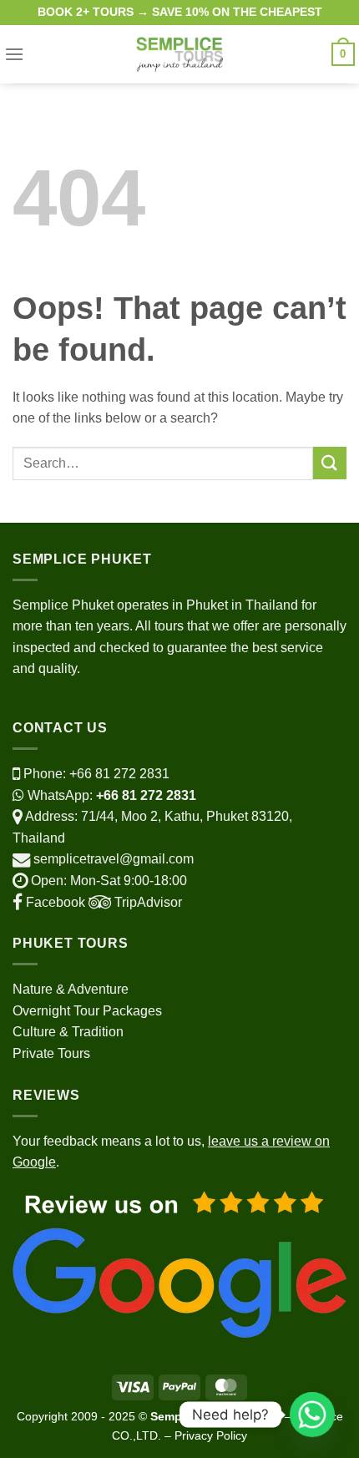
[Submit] (329, 463)
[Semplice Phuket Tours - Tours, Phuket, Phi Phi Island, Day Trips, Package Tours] (180, 54)
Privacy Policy (210, 1435)
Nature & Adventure (71, 989)
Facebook (54, 902)
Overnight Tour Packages (87, 1011)
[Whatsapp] (312, 1414)
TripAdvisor (146, 902)
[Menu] (14, 53)
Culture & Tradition (68, 1032)
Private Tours (51, 1053)
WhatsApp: (110, 795)
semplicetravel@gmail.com (113, 859)
